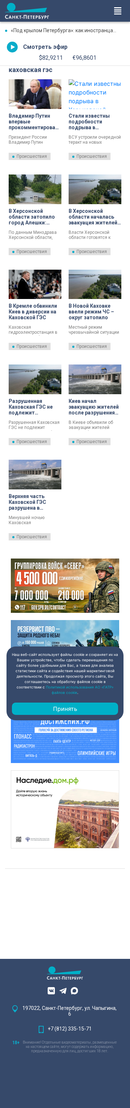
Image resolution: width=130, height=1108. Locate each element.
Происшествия (32, 156)
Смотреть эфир (45, 46)
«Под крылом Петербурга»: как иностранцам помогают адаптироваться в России (68, 30)
